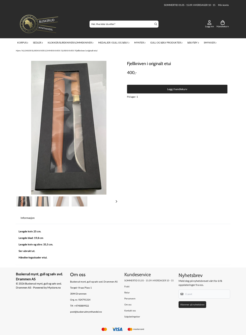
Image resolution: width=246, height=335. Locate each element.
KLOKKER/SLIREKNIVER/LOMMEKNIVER (41, 50)
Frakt (127, 286)
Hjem (18, 50)
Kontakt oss (130, 310)
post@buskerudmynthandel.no (86, 311)
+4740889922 (81, 305)
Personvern (129, 298)
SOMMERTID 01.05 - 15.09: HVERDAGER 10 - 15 (189, 5)
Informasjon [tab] (28, 217)
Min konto (223, 5)
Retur (127, 292)
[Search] (156, 24)
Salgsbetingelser (132, 316)
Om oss (128, 304)
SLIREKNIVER (67, 50)
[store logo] (39, 24)
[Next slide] (116, 201)
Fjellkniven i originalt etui (86, 50)
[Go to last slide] (21, 201)
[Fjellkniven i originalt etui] (68, 128)
